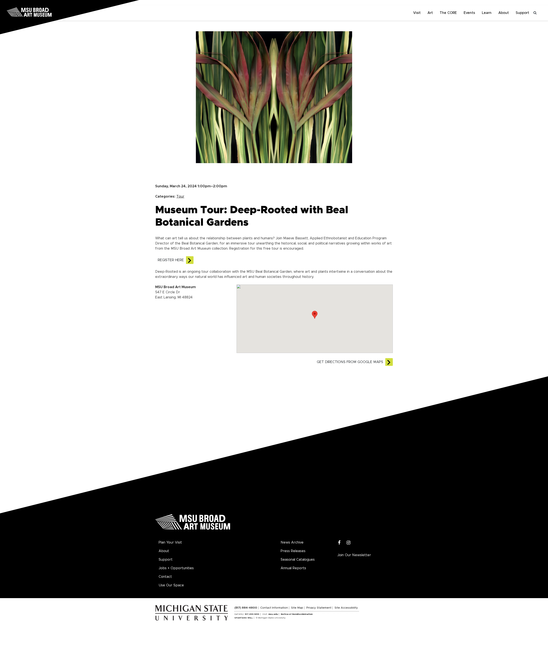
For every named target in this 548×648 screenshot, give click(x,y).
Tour (180, 196)
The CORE (448, 13)
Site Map (297, 607)
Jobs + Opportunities (176, 568)
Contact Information (274, 607)
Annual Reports (293, 568)
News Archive (292, 542)
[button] (314, 315)
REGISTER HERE (171, 260)
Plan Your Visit (170, 542)
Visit (417, 13)
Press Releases (293, 551)
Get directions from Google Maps (350, 362)
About (503, 13)
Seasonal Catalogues (298, 559)
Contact (165, 576)
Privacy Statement (318, 607)
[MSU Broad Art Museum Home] (192, 523)
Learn (486, 13)
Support (522, 13)
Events (469, 13)
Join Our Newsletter (354, 555)
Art (430, 13)
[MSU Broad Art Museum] (43, 11)
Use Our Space (171, 585)
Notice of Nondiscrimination (297, 614)
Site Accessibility (346, 607)
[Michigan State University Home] (194, 612)
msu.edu (273, 614)
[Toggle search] (535, 13)
